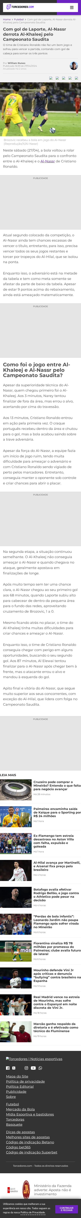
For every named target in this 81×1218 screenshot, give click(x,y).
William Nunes (16, 63)
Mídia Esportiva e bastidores (30, 1114)
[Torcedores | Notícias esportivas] (20, 7)
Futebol (19, 19)
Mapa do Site (17, 1076)
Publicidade (16, 1092)
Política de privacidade (25, 1081)
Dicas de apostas (20, 1132)
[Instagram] (26, 1068)
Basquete (14, 1125)
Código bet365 (18, 1147)
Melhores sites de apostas (28, 1137)
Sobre (11, 1097)
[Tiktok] (20, 1069)
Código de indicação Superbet (31, 1152)
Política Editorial (20, 1087)
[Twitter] (13, 1068)
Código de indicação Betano (30, 1142)
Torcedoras (15, 1119)
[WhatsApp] (40, 1068)
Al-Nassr (47, 161)
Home (7, 19)
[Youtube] (33, 1068)
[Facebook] (7, 1068)
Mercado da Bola (20, 1109)
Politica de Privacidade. (33, 1212)
